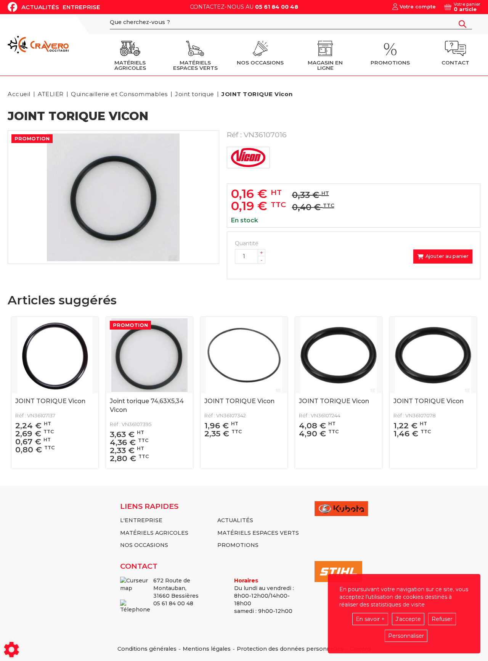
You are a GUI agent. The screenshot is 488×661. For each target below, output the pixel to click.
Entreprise (81, 7)
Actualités (40, 7)
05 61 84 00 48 (276, 6)
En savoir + (370, 619)
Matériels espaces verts (258, 532)
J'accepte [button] (408, 619)
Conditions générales (147, 648)
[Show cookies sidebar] (11, 649)
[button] (256, 94)
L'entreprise (141, 520)
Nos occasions (144, 545)
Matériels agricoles (154, 532)
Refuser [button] (442, 619)
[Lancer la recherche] (462, 24)
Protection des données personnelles (290, 648)
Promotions (237, 545)
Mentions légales (207, 648)
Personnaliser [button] (406, 635)
